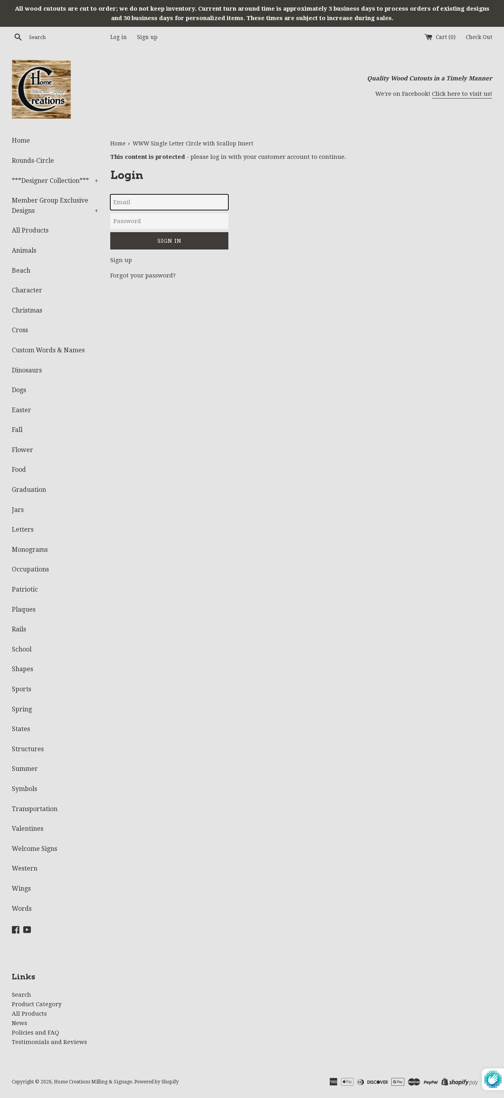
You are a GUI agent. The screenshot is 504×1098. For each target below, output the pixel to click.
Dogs (19, 390)
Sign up (147, 37)
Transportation (34, 809)
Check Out (479, 37)
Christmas (27, 310)
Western (24, 868)
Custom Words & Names (48, 350)
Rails (19, 629)
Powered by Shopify (156, 1082)
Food (19, 469)
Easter (21, 410)
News (19, 1023)
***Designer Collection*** (55, 180)
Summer (25, 768)
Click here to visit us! (462, 93)
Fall (17, 430)
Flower (22, 450)
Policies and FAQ (35, 1032)
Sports (21, 689)
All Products (30, 230)
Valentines (27, 828)
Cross (20, 330)
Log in (118, 37)
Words (22, 908)
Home (21, 140)
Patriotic (25, 589)
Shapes (22, 669)
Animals (24, 250)
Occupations (30, 569)
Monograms (30, 549)
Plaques (23, 609)
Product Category (36, 1004)
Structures (28, 749)
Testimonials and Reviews (49, 1042)
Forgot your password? (143, 275)
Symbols (24, 789)
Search (21, 994)
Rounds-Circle (33, 160)
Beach (21, 270)
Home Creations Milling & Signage (93, 1082)
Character (27, 290)
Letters (22, 529)
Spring (22, 709)
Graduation (29, 489)
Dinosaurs (27, 370)
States (21, 729)
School (22, 649)
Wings (21, 888)
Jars (18, 510)
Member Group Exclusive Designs (55, 205)
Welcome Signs (34, 848)
